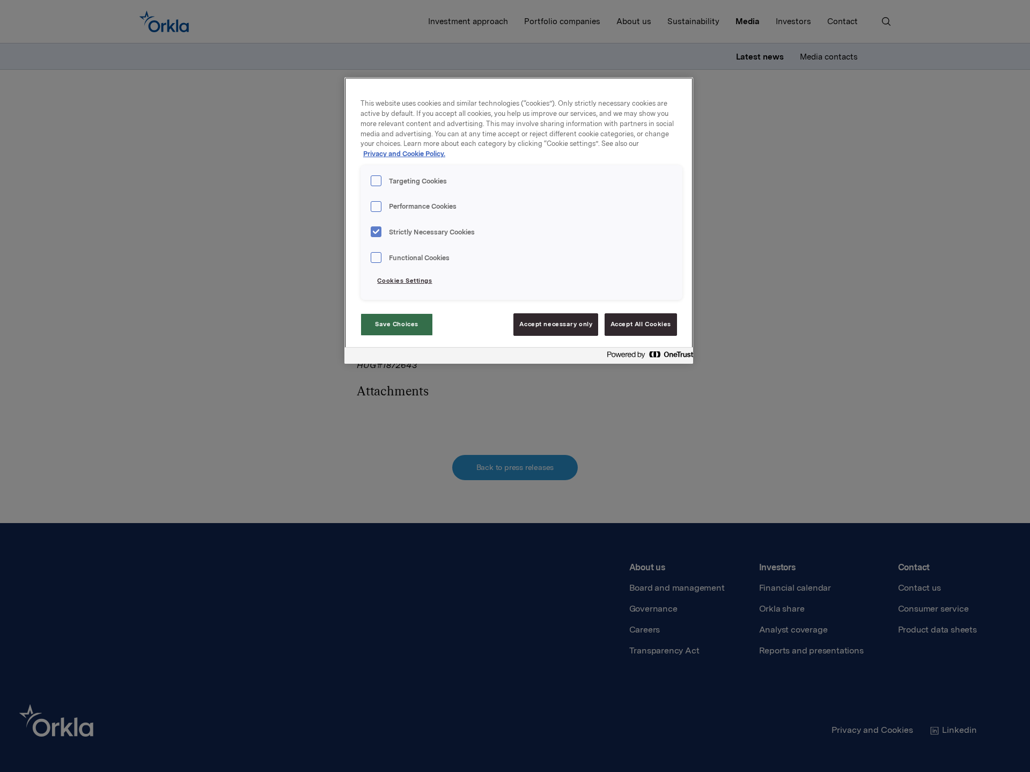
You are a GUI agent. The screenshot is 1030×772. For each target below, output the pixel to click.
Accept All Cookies (640, 324)
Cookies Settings (404, 280)
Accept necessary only (555, 324)
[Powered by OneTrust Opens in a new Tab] (647, 357)
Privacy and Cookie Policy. (404, 154)
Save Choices (396, 324)
